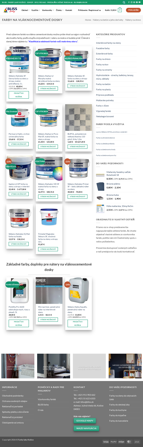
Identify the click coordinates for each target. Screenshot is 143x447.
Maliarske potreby (105, 100)
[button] (124, 2)
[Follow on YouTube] (139, 2)
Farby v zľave (102, 105)
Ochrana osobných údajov (14, 401)
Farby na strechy (104, 69)
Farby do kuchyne (117, 410)
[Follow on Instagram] (131, 2)
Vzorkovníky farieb (47, 399)
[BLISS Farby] (9, 10)
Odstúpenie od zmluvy (13, 422)
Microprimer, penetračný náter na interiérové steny (49, 309)
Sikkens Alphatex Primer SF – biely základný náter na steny (78, 186)
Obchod (25, 10)
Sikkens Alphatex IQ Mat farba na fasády (19, 235)
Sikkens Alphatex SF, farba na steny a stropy (77, 77)
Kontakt (68, 10)
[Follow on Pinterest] (137, 2)
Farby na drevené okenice (105, 138)
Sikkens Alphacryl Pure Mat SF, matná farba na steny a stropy (48, 136)
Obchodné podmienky (12, 395)
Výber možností (48, 88)
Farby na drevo (103, 59)
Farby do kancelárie (118, 420)
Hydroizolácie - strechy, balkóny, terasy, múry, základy (115, 77)
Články (59, 10)
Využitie (34, 10)
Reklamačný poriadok (12, 406)
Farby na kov (102, 64)
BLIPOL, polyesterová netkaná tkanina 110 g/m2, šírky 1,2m (77, 136)
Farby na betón (103, 84)
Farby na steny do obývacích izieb (122, 397)
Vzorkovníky (47, 10)
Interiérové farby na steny (108, 42)
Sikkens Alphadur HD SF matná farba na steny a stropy (48, 186)
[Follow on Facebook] (129, 2)
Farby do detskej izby (119, 404)
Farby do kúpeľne (117, 415)
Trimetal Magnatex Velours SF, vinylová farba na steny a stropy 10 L (48, 238)
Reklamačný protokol (12, 417)
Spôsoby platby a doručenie (15, 411)
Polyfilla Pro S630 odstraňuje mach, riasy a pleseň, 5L (19, 309)
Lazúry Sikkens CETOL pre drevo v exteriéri (111, 132)
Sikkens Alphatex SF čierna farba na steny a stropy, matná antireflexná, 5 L (18, 80)
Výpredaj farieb (103, 111)
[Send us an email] (134, 2)
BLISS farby (43, 404)
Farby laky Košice (26, 439)
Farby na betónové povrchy (106, 155)
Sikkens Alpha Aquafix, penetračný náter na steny (77, 309)
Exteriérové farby (104, 53)
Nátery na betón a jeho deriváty (108, 19)
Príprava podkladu (105, 94)
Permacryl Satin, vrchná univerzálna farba (19, 135)
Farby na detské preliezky (105, 144)
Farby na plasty (103, 89)
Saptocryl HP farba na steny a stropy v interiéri (19, 185)
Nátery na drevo (133, 19)
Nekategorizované (105, 116)
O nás (40, 410)
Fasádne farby (103, 48)
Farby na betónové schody (105, 149)
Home (88, 19)
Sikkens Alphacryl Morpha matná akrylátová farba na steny (49, 78)
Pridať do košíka (19, 95)
